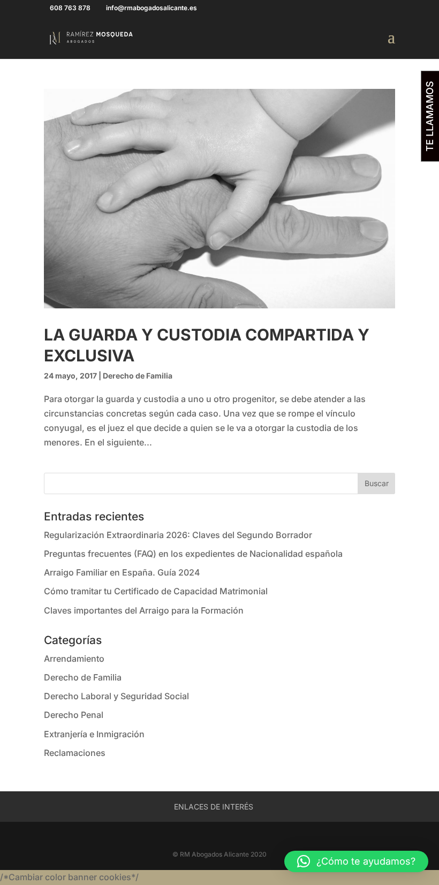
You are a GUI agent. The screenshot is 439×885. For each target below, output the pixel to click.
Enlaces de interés (213, 806)
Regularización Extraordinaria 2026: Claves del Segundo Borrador (178, 535)
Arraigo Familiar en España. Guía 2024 (122, 572)
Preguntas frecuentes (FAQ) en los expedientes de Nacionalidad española (193, 553)
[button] (356, 861)
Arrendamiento (74, 658)
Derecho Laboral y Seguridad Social (116, 696)
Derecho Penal (73, 714)
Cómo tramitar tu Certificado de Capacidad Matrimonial (156, 591)
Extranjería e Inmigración (94, 734)
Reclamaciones (74, 752)
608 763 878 (70, 8)
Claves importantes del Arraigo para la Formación (144, 610)
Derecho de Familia (137, 375)
